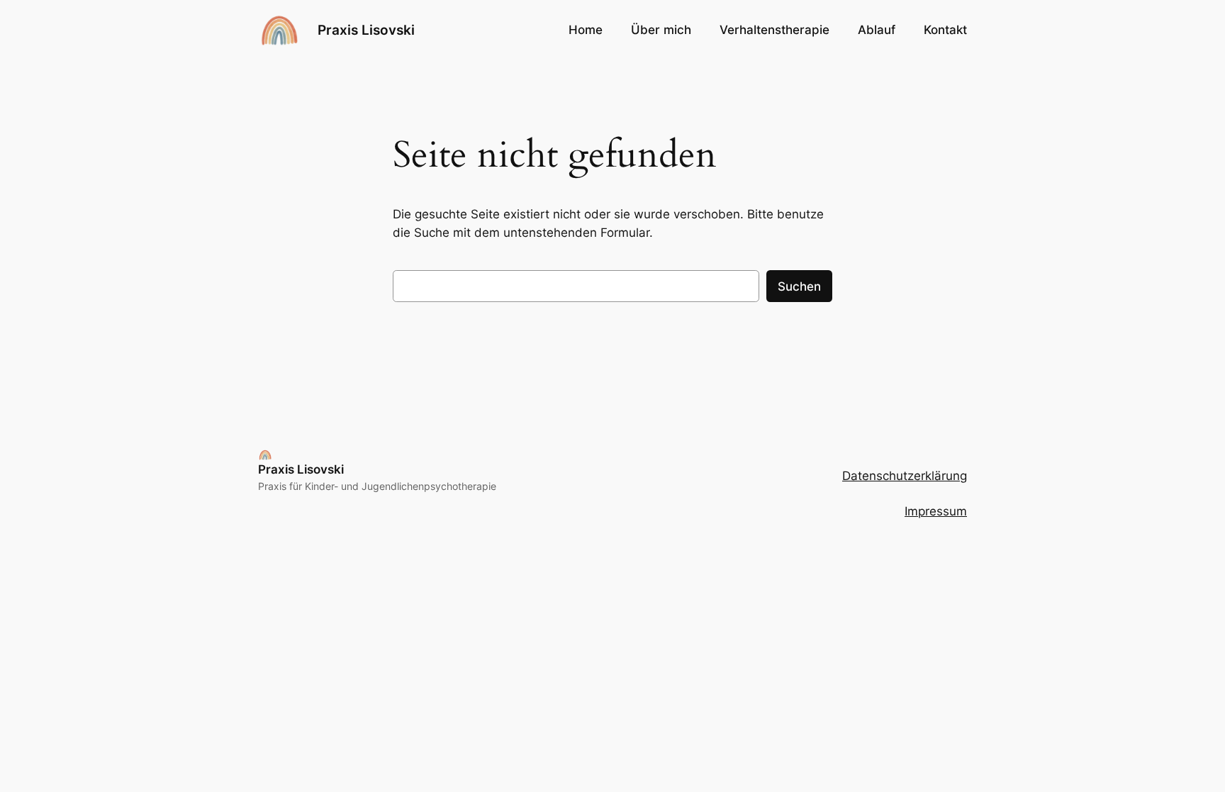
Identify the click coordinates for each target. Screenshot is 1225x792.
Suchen (799, 286)
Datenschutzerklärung (904, 476)
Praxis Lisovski (366, 29)
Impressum (936, 511)
